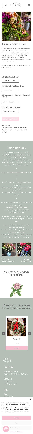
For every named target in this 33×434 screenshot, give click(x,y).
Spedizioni (8, 396)
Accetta (16, 418)
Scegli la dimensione (10, 77)
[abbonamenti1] (16, 26)
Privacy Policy (20, 431)
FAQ (5, 394)
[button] (30, 399)
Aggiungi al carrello (10, 119)
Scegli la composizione (11, 107)
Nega (16, 423)
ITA (6, 5)
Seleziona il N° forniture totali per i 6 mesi (16, 96)
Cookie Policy (13, 431)
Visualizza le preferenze (16, 428)
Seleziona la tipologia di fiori (13, 86)
